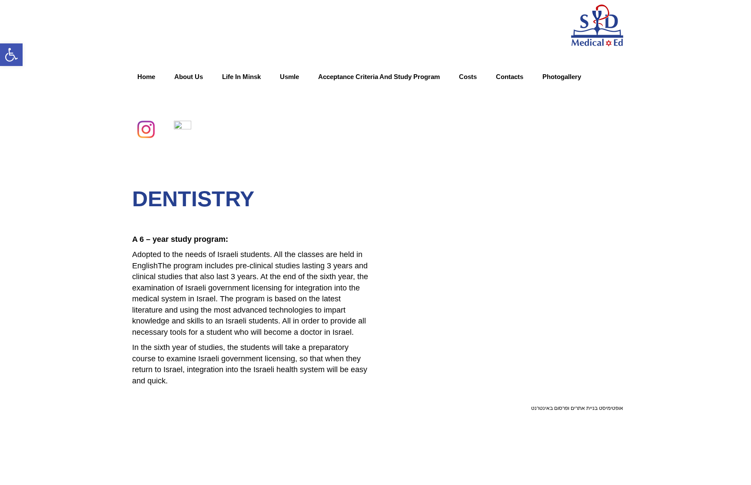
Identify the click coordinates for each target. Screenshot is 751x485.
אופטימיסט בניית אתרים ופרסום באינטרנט (577, 408)
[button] (11, 54)
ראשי (574, 158)
